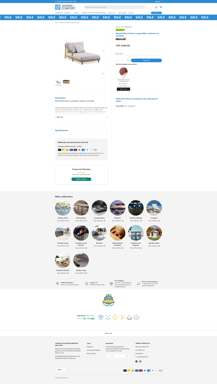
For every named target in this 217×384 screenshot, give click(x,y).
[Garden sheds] (154, 233)
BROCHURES (122, 13)
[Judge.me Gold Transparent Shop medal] (115, 317)
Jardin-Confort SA (63, 378)
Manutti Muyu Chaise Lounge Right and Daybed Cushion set (123, 81)
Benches (99, 243)
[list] (81, 51)
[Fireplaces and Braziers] (81, 233)
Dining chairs (63, 218)
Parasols (117, 218)
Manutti (118, 27)
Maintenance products (118, 244)
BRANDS (67, 13)
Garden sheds (154, 243)
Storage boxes (62, 243)
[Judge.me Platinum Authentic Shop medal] (108, 317)
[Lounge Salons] (99, 208)
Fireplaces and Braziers (81, 244)
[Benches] (99, 233)
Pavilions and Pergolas (136, 244)
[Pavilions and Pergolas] (136, 233)
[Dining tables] (81, 208)
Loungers (154, 218)
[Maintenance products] (117, 233)
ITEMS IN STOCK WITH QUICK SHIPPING (94, 13)
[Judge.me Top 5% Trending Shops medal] (136, 317)
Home (56, 22)
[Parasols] (117, 208)
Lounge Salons (99, 218)
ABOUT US (111, 13)
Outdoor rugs (81, 270)
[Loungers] (154, 208)
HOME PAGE (59, 13)
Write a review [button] (81, 179)
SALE (13, 17)
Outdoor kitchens (62, 270)
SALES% (131, 13)
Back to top (108, 333)
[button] (161, 7)
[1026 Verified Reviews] (108, 307)
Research (90, 347)
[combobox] (114, 7)
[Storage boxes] (63, 233)
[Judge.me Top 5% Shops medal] (129, 317)
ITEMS (76, 13)
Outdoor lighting (136, 218)
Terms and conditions (93, 350)
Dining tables (81, 218)
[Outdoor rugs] (81, 260)
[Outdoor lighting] (136, 208)
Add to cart (146, 60)
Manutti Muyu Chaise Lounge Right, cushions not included (70, 22)
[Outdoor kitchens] (63, 260)
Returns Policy (91, 353)
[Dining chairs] (63, 208)
